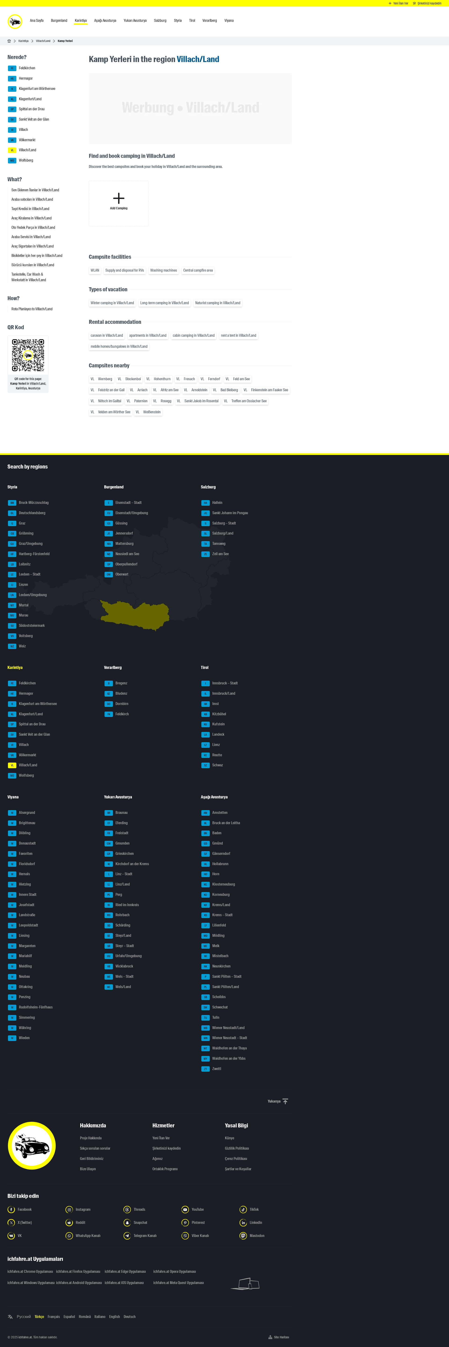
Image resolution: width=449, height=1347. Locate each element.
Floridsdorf (23, 863)
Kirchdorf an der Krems (128, 863)
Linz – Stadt (120, 874)
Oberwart (117, 574)
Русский (24, 1316)
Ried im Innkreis (123, 904)
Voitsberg (22, 635)
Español (69, 1316)
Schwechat (216, 1007)
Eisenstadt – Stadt (125, 502)
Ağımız (157, 1158)
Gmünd (213, 843)
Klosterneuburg (219, 884)
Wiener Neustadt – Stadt (225, 1038)
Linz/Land (119, 884)
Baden (212, 833)
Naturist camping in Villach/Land (217, 302)
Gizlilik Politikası (237, 1148)
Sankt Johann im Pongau (226, 512)
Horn (211, 874)
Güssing (117, 523)
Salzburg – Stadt (220, 523)
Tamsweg (214, 543)
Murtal (20, 605)
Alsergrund (23, 812)
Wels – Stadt (120, 976)
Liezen (19, 584)
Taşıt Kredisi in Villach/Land (30, 208)
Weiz (18, 646)
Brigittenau (23, 822)
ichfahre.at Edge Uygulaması (125, 1271)
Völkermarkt (23, 139)
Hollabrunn (216, 863)
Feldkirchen (23, 68)
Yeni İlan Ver (161, 1138)
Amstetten (216, 812)
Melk (211, 945)
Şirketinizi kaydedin (166, 1148)
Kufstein (214, 724)
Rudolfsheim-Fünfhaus (32, 1007)
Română (85, 1316)
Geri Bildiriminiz (91, 1158)
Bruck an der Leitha (222, 822)
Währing (21, 1027)
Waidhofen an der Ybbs (225, 1058)
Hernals (20, 874)
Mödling (214, 935)
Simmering (23, 1017)
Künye (229, 1138)
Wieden (20, 1038)
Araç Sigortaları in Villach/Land (32, 246)
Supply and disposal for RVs (124, 270)
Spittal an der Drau (28, 109)
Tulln (211, 1017)
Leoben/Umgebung (29, 594)
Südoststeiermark (28, 625)
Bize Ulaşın (88, 1168)
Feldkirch (118, 714)
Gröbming (22, 533)
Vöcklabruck (120, 966)
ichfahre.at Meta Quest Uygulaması (174, 1282)
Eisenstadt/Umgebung (127, 512)
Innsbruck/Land (220, 693)
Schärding (118, 925)
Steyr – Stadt (120, 945)
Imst (211, 703)
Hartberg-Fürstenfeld (30, 553)
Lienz (212, 744)
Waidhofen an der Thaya (225, 1048)
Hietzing (21, 884)
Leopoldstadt (24, 925)
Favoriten (22, 853)
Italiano (99, 1316)
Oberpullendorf (122, 564)
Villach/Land (43, 41)
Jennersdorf (120, 533)
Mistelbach (216, 956)
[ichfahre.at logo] (14, 21)
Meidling (21, 966)
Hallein (213, 502)
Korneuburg (217, 894)
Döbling (21, 833)
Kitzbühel (215, 714)
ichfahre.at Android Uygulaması (77, 1282)
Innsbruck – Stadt (221, 683)
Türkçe (39, 1316)
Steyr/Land (119, 935)
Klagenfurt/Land (26, 98)
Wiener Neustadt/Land (224, 1027)
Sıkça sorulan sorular (95, 1148)
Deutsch (130, 1316)
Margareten (23, 945)
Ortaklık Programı (165, 1168)
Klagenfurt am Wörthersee (33, 88)
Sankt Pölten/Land (221, 986)
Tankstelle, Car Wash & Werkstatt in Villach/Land (28, 277)
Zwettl (212, 1068)
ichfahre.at (25, 1337)
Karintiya (23, 41)
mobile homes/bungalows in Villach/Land (119, 346)
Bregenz (117, 683)
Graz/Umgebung (27, 543)
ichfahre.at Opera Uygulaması (174, 1271)
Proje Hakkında (90, 1138)
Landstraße (23, 915)
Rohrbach (118, 915)
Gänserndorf (217, 853)
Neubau (20, 976)
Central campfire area (198, 270)
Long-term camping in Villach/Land (164, 302)
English (114, 1316)
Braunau (117, 812)
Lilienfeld (215, 925)
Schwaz (213, 765)
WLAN (95, 270)
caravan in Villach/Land (107, 335)
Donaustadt (23, 843)
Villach (19, 129)
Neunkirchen (217, 966)
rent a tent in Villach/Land (238, 335)
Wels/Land (119, 986)
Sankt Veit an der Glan (30, 119)
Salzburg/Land (218, 533)
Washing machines (163, 270)
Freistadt (117, 833)
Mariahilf (21, 956)
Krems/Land (217, 904)
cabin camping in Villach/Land (194, 335)
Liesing (20, 935)
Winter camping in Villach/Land (112, 302)
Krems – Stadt (218, 915)
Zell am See (216, 553)
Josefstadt (23, 904)
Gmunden (118, 843)
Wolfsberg (21, 160)
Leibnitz (21, 564)
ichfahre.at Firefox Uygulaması (77, 1271)
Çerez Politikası (236, 1158)
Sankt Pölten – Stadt (223, 976)
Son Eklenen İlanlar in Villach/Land (35, 190)
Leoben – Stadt (26, 574)
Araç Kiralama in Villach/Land (31, 218)
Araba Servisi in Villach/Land (31, 236)
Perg (114, 894)
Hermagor (22, 78)
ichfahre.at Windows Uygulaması (29, 1282)
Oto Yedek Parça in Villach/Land (33, 227)
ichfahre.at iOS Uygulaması (124, 1282)
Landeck (214, 734)
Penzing (21, 997)
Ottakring (22, 986)
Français (54, 1316)
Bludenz (117, 693)
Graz (18, 523)
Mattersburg (120, 543)
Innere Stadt (24, 894)
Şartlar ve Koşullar (238, 1168)
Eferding (118, 822)
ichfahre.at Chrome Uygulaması (29, 1271)
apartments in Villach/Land (148, 335)
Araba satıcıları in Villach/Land (32, 199)
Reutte (213, 755)
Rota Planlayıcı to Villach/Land (32, 308)
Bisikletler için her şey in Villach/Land (36, 255)
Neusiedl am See (123, 553)
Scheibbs (215, 997)
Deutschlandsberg (28, 512)
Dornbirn (117, 703)
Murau (19, 615)
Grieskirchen (120, 853)
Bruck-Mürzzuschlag (30, 502)
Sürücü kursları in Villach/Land (32, 264)
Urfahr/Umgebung (124, 956)
